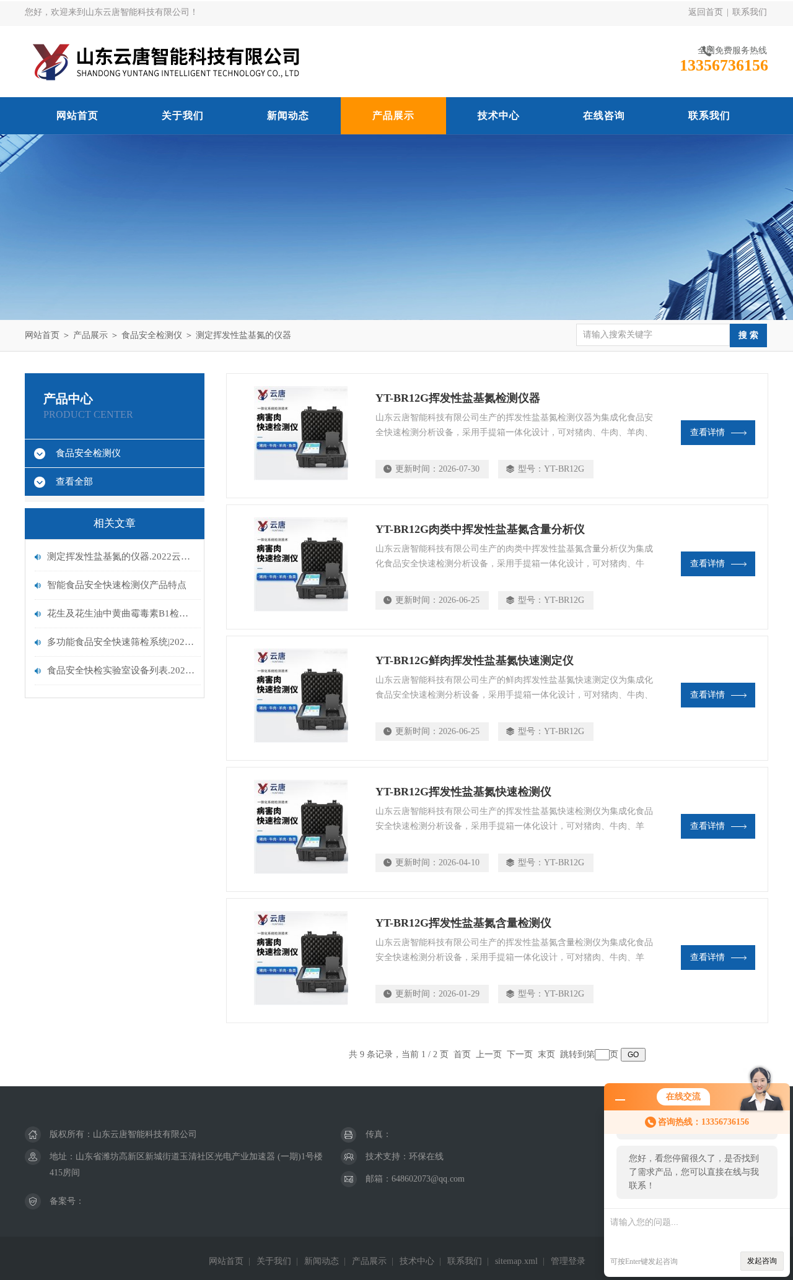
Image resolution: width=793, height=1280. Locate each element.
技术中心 (499, 115)
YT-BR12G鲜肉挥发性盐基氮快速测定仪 (474, 660)
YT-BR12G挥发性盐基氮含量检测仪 (463, 923)
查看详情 (707, 432)
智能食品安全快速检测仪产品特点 (116, 585)
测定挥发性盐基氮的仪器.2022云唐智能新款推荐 (121, 556)
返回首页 (705, 12)
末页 (546, 1054)
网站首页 (77, 115)
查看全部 (74, 481)
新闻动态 (288, 115)
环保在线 (426, 1156)
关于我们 (183, 115)
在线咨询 (604, 115)
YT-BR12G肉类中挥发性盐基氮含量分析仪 (480, 529)
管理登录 (568, 1261)
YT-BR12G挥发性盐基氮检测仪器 (457, 398)
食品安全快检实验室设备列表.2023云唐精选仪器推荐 (121, 670)
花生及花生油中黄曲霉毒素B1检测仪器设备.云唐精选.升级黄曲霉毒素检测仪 (121, 613)
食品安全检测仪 (151, 335)
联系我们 (749, 12)
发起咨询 (762, 1260)
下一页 (520, 1054)
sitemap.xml (516, 1261)
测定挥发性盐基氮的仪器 (243, 335)
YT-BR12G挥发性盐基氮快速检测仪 (463, 791)
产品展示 (393, 115)
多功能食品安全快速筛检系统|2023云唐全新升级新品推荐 (121, 642)
